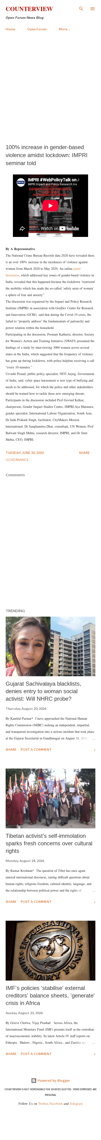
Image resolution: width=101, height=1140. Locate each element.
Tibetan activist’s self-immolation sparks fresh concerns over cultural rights (49, 843)
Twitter (43, 1103)
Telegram (76, 1103)
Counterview (29, 8)
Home (10, 29)
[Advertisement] (50, 87)
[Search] (81, 8)
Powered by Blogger (53, 1080)
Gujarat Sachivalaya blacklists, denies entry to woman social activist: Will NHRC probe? (43, 691)
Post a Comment (36, 749)
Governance (17, 460)
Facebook (56, 1103)
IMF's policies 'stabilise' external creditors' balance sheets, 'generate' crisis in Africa (50, 995)
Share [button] (84, 453)
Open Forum (37, 29)
